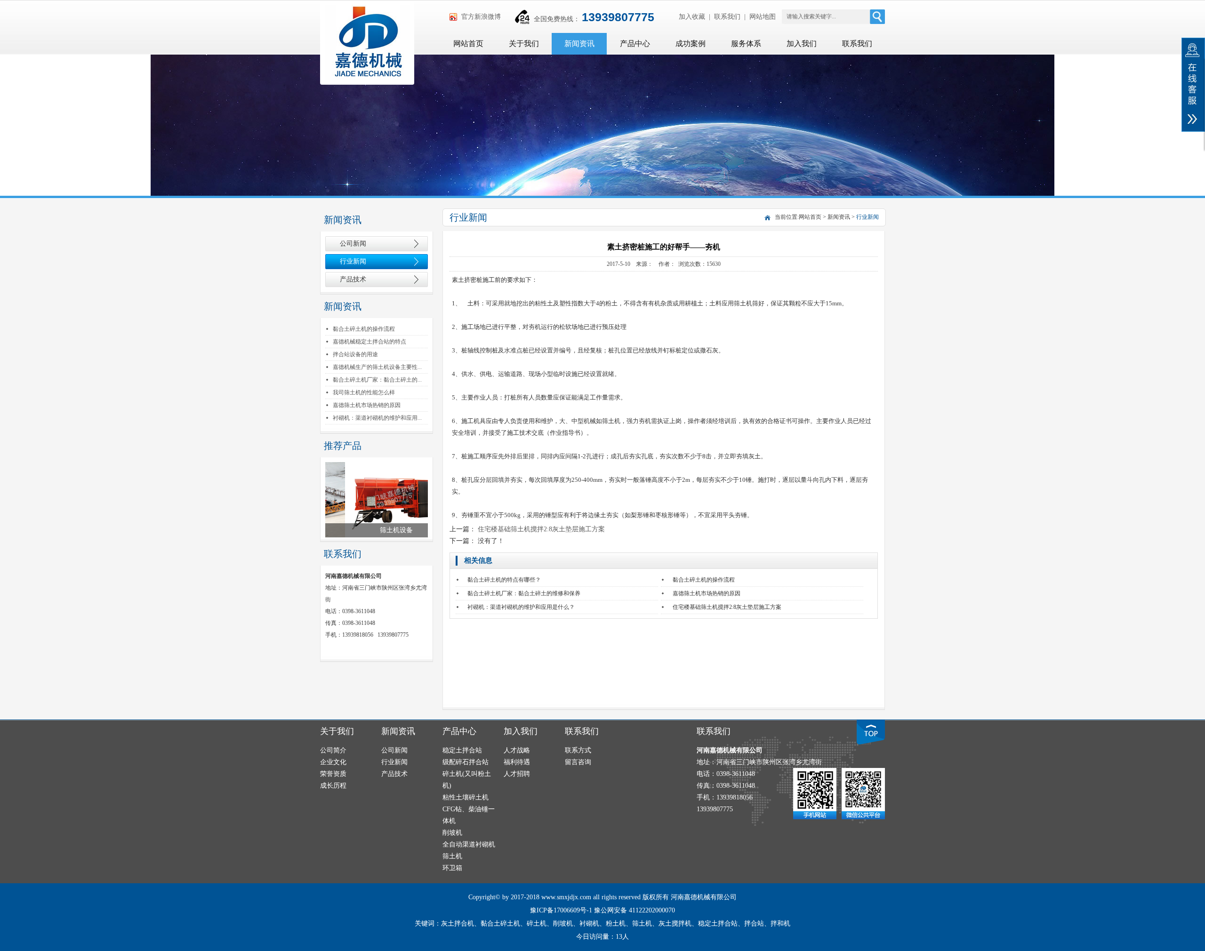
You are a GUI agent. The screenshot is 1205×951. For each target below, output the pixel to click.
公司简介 (333, 750)
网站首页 (468, 44)
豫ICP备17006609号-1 (561, 910)
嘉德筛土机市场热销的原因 (367, 405)
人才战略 (517, 750)
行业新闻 (353, 261)
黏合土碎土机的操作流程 (364, 329)
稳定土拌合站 (462, 750)
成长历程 (333, 785)
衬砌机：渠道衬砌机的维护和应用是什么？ (521, 607)
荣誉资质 (333, 773)
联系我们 (727, 16)
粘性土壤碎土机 (465, 797)
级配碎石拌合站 (465, 762)
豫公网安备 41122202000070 (634, 910)
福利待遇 (517, 762)
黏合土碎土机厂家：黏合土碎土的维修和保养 (523, 593)
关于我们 (524, 44)
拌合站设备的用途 (355, 354)
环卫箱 (452, 867)
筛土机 (452, 856)
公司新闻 (353, 243)
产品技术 (353, 279)
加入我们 (802, 44)
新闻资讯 (579, 44)
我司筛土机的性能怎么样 (364, 392)
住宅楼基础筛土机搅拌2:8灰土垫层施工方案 (541, 529)
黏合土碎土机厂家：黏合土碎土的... (377, 379)
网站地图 (762, 16)
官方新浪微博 (481, 16)
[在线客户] (1193, 85)
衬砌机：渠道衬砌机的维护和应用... (377, 418)
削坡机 (452, 832)
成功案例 (690, 44)
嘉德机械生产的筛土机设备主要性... (377, 367)
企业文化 (333, 762)
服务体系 (746, 44)
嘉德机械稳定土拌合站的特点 (369, 341)
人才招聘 (517, 773)
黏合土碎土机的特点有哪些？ (504, 579)
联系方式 (578, 750)
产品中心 (635, 44)
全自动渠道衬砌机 (468, 844)
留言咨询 (578, 762)
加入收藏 (692, 16)
